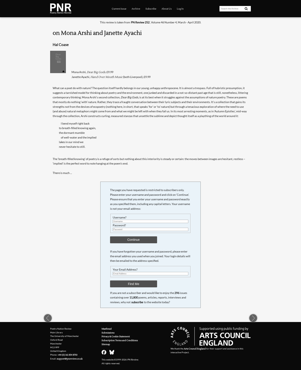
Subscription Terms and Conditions (120, 340)
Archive (136, 8)
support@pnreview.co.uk (70, 358)
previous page (48, 318)
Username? (119, 217)
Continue (133, 239)
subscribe (137, 302)
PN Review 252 (140, 22)
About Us (166, 8)
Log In (180, 8)
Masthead (107, 328)
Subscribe (150, 8)
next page (253, 318)
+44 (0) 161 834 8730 (67, 354)
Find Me (133, 284)
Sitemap (106, 344)
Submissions (108, 332)
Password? (119, 225)
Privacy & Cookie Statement (116, 336)
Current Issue (119, 8)
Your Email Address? (125, 269)
